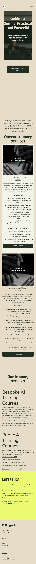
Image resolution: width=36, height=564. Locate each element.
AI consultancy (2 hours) (18, 288)
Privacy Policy (6, 532)
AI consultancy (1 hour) (18, 177)
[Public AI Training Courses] (18, 430)
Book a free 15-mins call (18, 69)
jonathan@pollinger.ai (8, 503)
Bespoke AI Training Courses (13, 397)
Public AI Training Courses (11, 440)
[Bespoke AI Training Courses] (18, 387)
